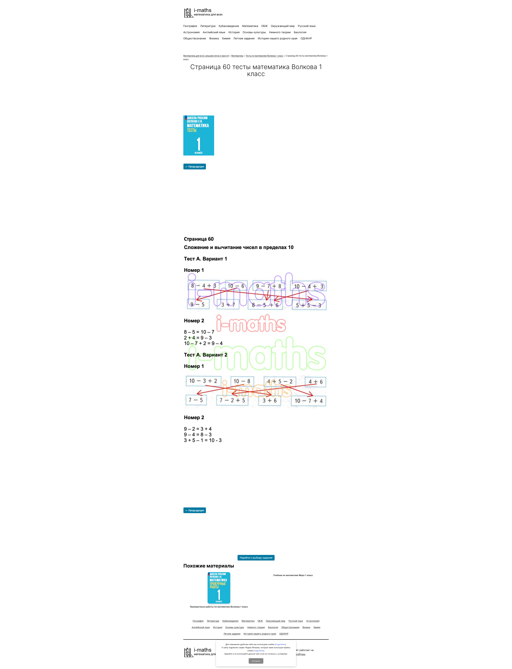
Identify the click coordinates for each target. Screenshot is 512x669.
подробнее (280, 644)
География (190, 26)
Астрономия (191, 32)
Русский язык (307, 26)
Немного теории (280, 32)
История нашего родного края (277, 38)
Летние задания (244, 38)
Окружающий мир (283, 26)
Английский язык (214, 32)
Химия (226, 38)
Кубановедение (229, 26)
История (234, 32)
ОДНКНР (306, 38)
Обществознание (194, 38)
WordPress (299, 654)
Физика (214, 38)
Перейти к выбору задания (256, 557)
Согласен (256, 661)
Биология (300, 32)
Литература (207, 26)
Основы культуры (254, 32)
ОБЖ (264, 26)
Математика (250, 26)
